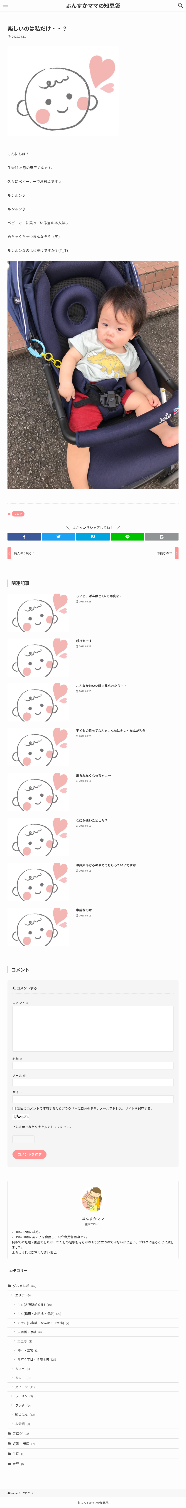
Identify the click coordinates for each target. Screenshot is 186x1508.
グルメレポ (24, 1285)
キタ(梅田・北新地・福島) (39, 1313)
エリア (23, 1295)
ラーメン (24, 1396)
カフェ (22, 1368)
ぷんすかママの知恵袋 (93, 5)
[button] (180, 5)
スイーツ (25, 1387)
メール (19, 1075)
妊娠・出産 (23, 1443)
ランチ (23, 1405)
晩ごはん (25, 1414)
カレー (23, 1377)
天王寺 (24, 1341)
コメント (20, 1002)
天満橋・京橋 (29, 1332)
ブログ (18, 514)
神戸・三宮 (28, 1350)
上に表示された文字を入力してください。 (42, 1126)
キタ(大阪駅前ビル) (34, 1304)
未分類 (22, 1423)
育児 (18, 1463)
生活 (18, 1453)
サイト (17, 1092)
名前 (17, 1058)
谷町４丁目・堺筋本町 (36, 1359)
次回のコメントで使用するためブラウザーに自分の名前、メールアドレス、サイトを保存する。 (85, 1108)
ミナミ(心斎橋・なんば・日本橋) (43, 1322)
